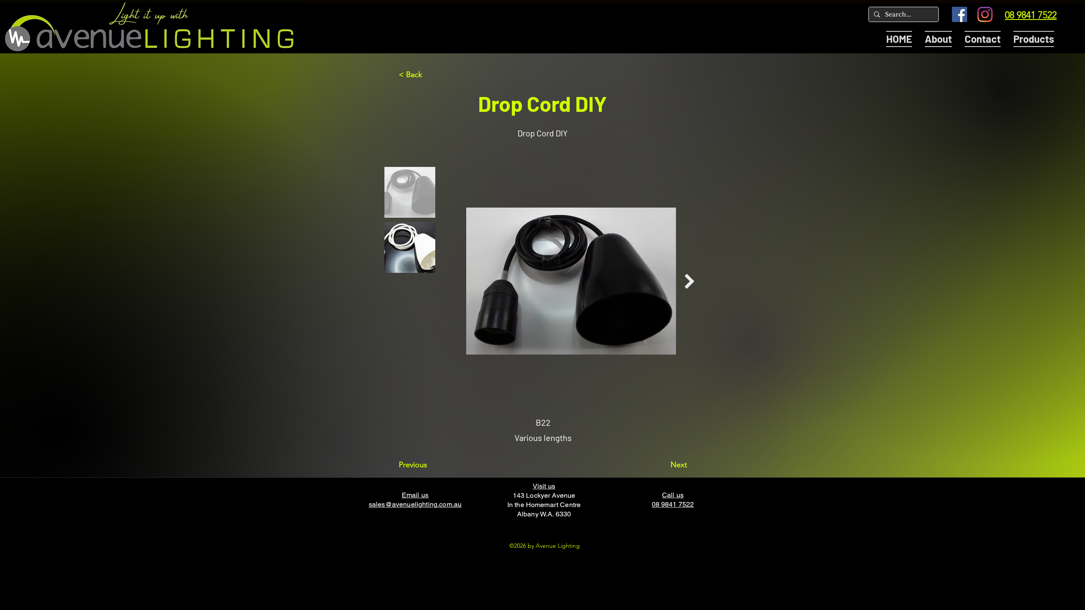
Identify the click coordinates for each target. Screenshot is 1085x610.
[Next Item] (689, 281)
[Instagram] (985, 14)
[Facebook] (959, 14)
